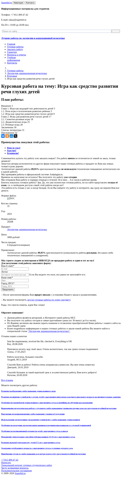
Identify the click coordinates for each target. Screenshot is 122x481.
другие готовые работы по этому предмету (48, 300)
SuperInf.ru (20, 473)
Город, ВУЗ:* (7, 283)
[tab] (13, 148)
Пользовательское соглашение (16, 470)
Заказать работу (15, 49)
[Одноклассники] (7, 136)
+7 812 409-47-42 (9, 460)
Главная (11, 44)
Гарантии (12, 52)
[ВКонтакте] (3, 136)
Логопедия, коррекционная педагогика (27, 73)
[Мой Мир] (11, 136)
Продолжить (8, 289)
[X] (15, 136)
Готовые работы (15, 46)
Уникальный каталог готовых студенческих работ (26, 465)
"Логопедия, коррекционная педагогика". (49, 331)
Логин (4, 271)
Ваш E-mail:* (7, 266)
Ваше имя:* (7, 277)
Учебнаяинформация (13, 58)
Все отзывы (7, 380)
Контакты (12, 63)
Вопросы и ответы (16, 54)
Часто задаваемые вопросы (15, 468)
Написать (6, 462)
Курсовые (12, 76)
